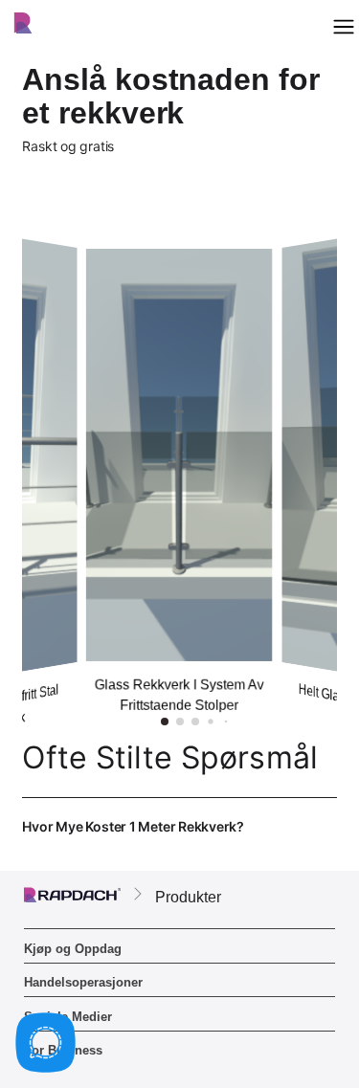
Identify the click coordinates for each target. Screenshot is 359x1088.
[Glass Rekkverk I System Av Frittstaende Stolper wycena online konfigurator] (179, 455)
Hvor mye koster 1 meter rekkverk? (178, 836)
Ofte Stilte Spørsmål (170, 757)
